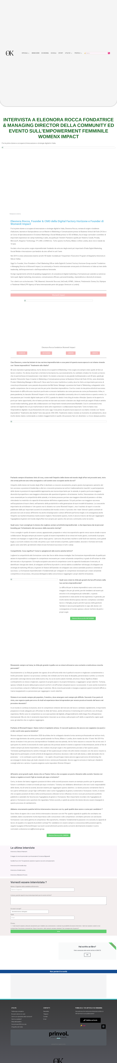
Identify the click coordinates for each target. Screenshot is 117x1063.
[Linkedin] (103, 1026)
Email (12, 914)
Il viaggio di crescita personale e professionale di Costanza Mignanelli (30, 856)
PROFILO (77, 53)
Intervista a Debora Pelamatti (19, 851)
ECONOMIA (45, 53)
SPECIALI (25, 53)
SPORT (60, 53)
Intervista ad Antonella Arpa (18, 865)
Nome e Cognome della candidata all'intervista (24, 886)
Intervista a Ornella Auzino (18, 870)
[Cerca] (109, 53)
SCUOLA (53, 53)
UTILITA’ (67, 53)
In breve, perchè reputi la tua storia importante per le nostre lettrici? (31, 895)
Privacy (13, 923)
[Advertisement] (58, 986)
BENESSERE (35, 53)
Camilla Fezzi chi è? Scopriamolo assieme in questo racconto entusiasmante (32, 861)
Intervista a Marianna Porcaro (19, 875)
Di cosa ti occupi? (16, 908)
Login (83, 1025)
